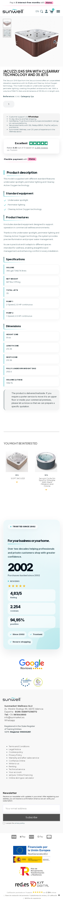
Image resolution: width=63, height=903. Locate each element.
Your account (15, 772)
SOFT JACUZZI (18, 478)
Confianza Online (17, 761)
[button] (58, 11)
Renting (12, 766)
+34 (17, 714)
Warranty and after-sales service (24, 758)
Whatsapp (9, 720)
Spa (32, 96)
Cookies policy (16, 752)
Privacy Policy (15, 755)
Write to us (14, 763)
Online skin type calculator (21, 778)
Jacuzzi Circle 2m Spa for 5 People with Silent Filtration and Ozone (47, 482)
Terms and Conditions (19, 746)
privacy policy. (20, 823)
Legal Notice (15, 749)
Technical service (17, 769)
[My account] (46, 11)
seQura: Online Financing (21, 775)
